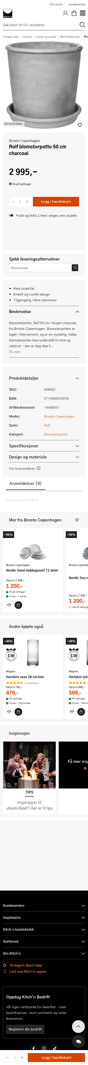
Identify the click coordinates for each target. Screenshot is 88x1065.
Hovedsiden (11, 36)
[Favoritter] (9, 605)
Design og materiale (28, 457)
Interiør (27, 36)
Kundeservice (77, 4)
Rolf (47, 425)
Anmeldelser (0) (25, 483)
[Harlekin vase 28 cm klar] (33, 653)
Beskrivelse (20, 311)
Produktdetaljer (23, 378)
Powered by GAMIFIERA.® (22, 500)
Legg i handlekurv (56, 201)
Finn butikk (56, 4)
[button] (77, 520)
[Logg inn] (65, 13)
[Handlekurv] (74, 13)
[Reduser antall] (13, 201)
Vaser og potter (46, 36)
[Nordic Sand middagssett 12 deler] (33, 546)
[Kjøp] (18, 605)
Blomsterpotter (70, 36)
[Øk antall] (27, 201)
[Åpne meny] (82, 13)
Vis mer (14, 351)
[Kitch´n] (7, 13)
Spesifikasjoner (23, 446)
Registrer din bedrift (25, 1029)
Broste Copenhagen (24, 140)
